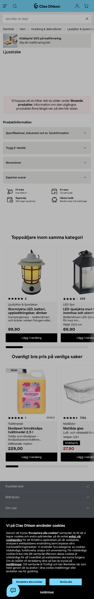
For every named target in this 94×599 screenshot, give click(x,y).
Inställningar (47, 592)
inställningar (14, 564)
